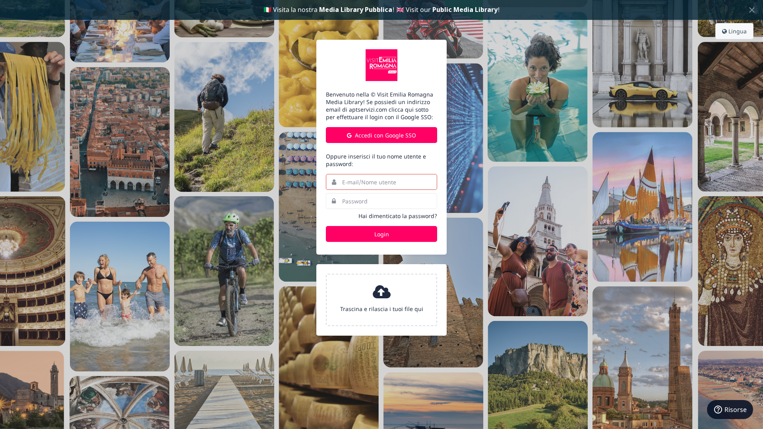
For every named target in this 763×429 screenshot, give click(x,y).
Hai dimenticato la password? (397, 216)
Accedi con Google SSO (384, 135)
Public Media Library (465, 9)
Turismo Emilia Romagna (381, 65)
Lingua (737, 31)
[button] (381, 300)
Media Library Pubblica (355, 9)
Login (381, 234)
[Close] (752, 10)
